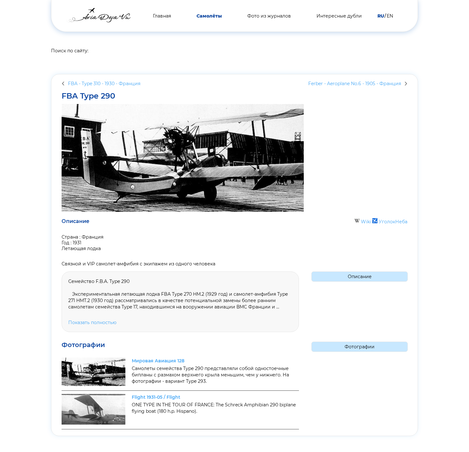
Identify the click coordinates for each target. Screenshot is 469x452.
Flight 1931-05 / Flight (156, 397)
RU (380, 16)
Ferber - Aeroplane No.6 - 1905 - (354, 83)
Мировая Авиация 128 (158, 361)
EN (390, 16)
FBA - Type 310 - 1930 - (104, 83)
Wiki (366, 222)
